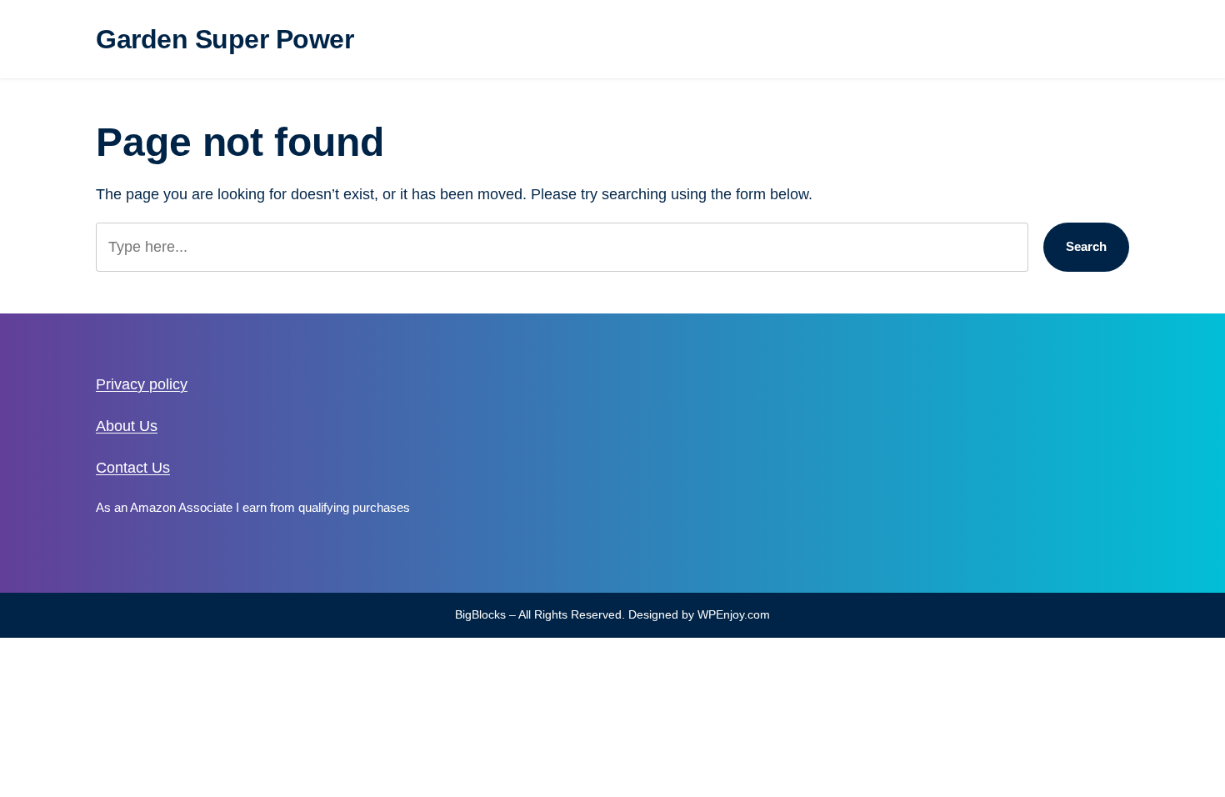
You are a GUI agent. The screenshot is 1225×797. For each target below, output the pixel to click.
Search (1086, 246)
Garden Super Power (224, 39)
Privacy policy (142, 384)
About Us (127, 426)
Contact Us (133, 467)
